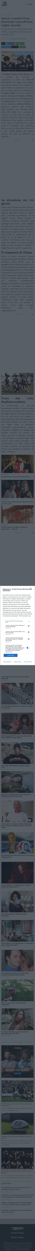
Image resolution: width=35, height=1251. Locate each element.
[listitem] (17, 621)
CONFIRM (10, 655)
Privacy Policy (28, 661)
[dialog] (17, 625)
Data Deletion (7, 661)
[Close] (31, 589)
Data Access (17, 661)
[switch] (28, 626)
